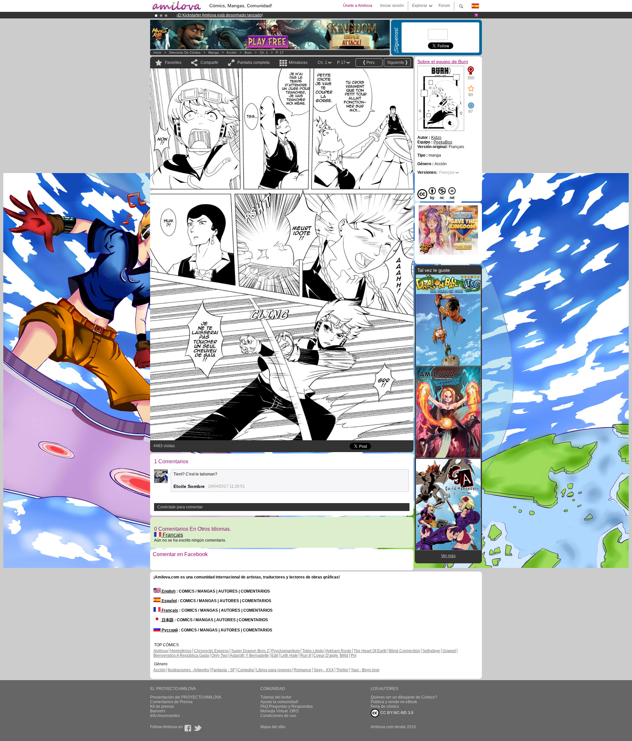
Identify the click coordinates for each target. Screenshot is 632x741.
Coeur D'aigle (326, 655)
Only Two (219, 655)
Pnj (353, 655)
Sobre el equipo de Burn (442, 61)
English (168, 591)
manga (213, 52)
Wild (344, 655)
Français (172, 535)
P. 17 (280, 52)
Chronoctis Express (211, 651)
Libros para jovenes (274, 670)
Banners (157, 711)
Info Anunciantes (165, 715)
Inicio (157, 52)
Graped (449, 651)
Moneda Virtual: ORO (279, 711)
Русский (169, 630)
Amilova (160, 651)
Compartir (209, 62)
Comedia (245, 670)
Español (169, 601)
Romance (302, 670)
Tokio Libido (313, 651)
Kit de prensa (162, 706)
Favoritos (173, 62)
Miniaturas (298, 62)
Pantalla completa (253, 62)
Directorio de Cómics (184, 52)
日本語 (167, 620)
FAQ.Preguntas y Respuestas (286, 706)
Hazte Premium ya (279, 15)
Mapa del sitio (272, 727)
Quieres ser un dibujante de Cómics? (404, 697)
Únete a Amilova (357, 5)
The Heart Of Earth (370, 651)
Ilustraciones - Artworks (188, 670)
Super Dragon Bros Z (250, 651)
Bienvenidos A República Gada (181, 655)
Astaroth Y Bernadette (249, 655)
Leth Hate (289, 655)
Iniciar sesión (392, 5)
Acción (231, 52)
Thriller (342, 670)
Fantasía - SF (223, 670)
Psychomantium (285, 651)
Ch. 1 (264, 52)
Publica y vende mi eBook (394, 702)
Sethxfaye (431, 651)
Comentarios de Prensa (171, 702)
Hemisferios (181, 651)
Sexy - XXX (324, 670)
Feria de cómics (385, 706)
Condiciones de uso (278, 715)
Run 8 (305, 655)
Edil (274, 655)
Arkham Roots (338, 651)
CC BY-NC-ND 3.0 (396, 712)
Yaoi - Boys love (365, 670)
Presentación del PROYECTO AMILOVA (185, 697)
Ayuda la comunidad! (279, 702)
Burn (248, 52)
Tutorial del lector (275, 697)
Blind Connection (404, 651)
